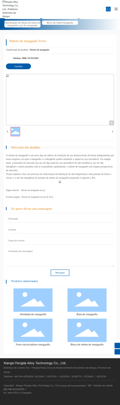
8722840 (89, 376)
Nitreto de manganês (39, 50)
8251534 (52, 376)
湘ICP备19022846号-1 (15, 389)
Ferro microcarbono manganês (33, 344)
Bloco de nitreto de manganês (87, 344)
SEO (90, 385)
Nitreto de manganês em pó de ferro (37, 197)
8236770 (76, 376)
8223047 (40, 376)
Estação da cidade (103, 385)
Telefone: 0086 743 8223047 (26, 58)
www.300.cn (14, 392)
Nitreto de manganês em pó (33, 190)
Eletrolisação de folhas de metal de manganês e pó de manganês (22, 24)
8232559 (64, 376)
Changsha (26, 392)
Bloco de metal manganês (60, 22)
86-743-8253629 (24, 376)
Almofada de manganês (33, 314)
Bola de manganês (87, 314)
